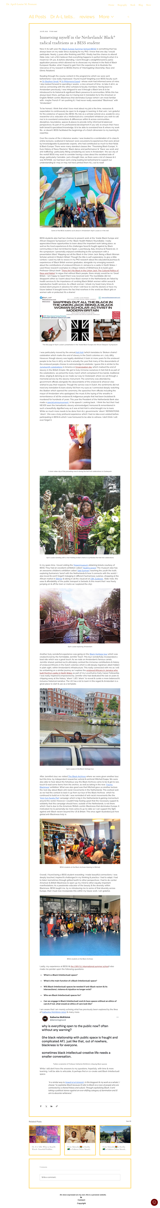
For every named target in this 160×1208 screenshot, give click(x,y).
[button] (128, 17)
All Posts (37, 16)
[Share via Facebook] (41, 1106)
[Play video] (80, 447)
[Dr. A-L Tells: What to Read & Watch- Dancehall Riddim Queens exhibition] (44, 1134)
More (104, 16)
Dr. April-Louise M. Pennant (21, 4)
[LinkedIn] (81, 1197)
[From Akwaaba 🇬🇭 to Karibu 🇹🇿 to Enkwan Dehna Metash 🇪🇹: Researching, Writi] (80, 1134)
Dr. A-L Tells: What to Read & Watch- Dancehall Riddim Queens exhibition (43, 1148)
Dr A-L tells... (62, 16)
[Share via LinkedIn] (51, 1106)
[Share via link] (57, 1106)
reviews (87, 16)
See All (128, 1121)
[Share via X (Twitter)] (46, 1106)
